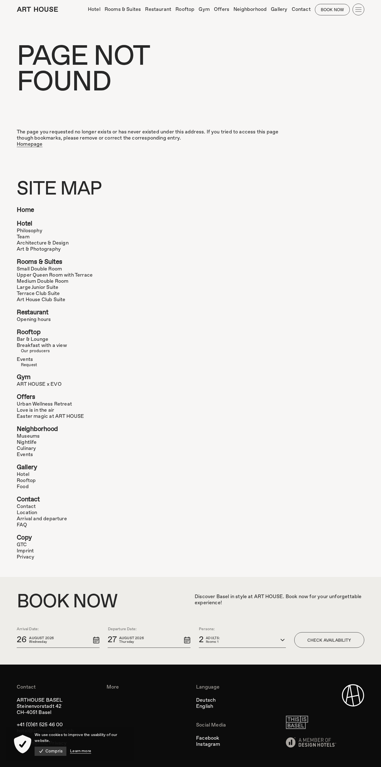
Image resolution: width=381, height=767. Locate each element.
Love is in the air (35, 410)
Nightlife (27, 442)
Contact (28, 499)
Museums (28, 436)
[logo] (37, 9)
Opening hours (34, 319)
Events (25, 359)
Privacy (25, 557)
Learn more (80, 751)
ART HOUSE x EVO (39, 384)
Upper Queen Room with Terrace (55, 275)
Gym (23, 377)
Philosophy (29, 230)
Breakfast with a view (42, 345)
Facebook (207, 738)
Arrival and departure (42, 519)
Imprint (25, 551)
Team (23, 237)
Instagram (208, 744)
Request (29, 365)
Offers (26, 397)
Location (27, 512)
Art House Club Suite (41, 299)
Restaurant (33, 312)
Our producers (35, 351)
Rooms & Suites (39, 262)
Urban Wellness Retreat (44, 404)
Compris (53, 751)
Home (25, 210)
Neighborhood (37, 429)
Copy (24, 537)
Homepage (29, 144)
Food (23, 486)
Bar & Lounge (32, 339)
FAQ (22, 525)
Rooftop (28, 332)
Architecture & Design (43, 243)
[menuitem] (94, 9)
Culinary (26, 448)
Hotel (24, 223)
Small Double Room (39, 269)
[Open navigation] (358, 9)
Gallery (27, 467)
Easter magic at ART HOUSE (50, 416)
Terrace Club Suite (38, 293)
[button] (58, 640)
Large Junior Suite (37, 287)
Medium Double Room (42, 281)
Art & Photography (39, 249)
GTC (22, 544)
